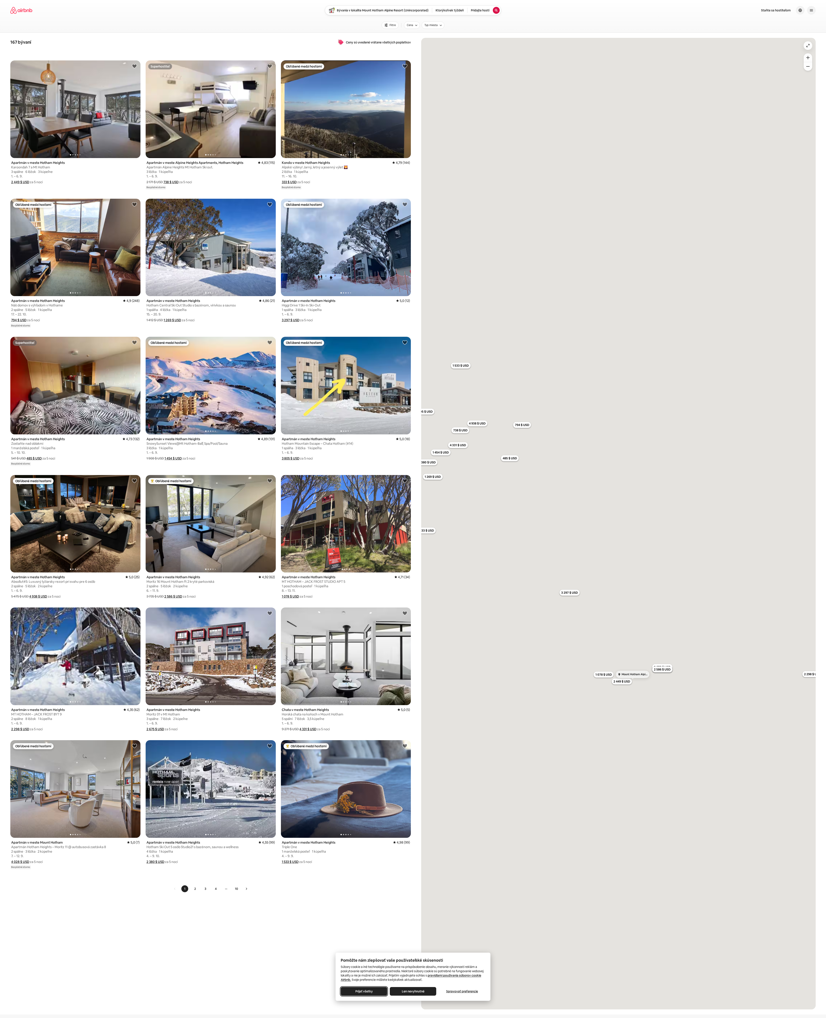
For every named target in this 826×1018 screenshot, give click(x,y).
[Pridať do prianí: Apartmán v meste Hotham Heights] (134, 66)
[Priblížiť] (808, 57)
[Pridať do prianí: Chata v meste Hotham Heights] (404, 613)
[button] (20, 182)
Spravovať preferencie (462, 991)
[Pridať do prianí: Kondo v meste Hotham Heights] (404, 66)
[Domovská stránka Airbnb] (21, 10)
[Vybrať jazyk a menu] (800, 10)
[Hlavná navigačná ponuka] (811, 10)
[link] (175, 888)
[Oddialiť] (808, 66)
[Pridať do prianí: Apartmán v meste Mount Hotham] (134, 745)
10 (236, 889)
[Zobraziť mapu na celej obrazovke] (808, 45)
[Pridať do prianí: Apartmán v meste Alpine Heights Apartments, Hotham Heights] (269, 66)
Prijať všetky (364, 991)
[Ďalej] (246, 888)
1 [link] (184, 889)
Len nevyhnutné (413, 991)
